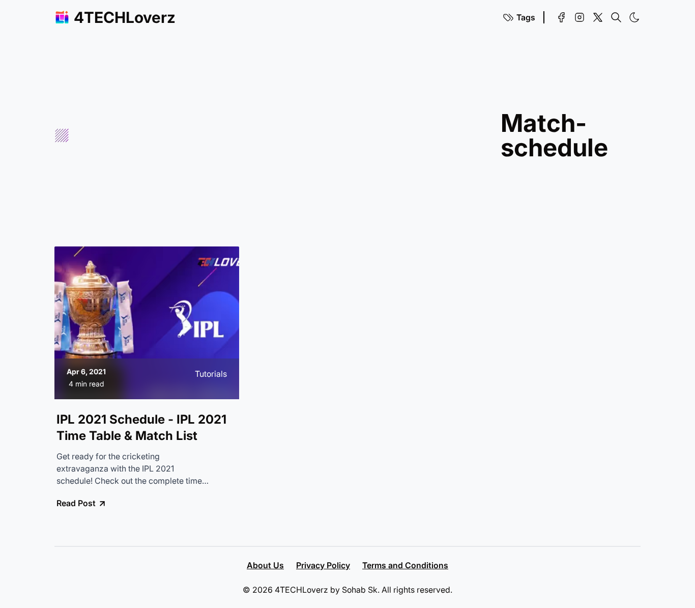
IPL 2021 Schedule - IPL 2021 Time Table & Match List (141, 427)
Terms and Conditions (405, 565)
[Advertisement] (285, 135)
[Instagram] (579, 17)
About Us (265, 565)
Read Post (76, 503)
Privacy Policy (323, 565)
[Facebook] (561, 17)
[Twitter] (598, 17)
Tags (525, 17)
